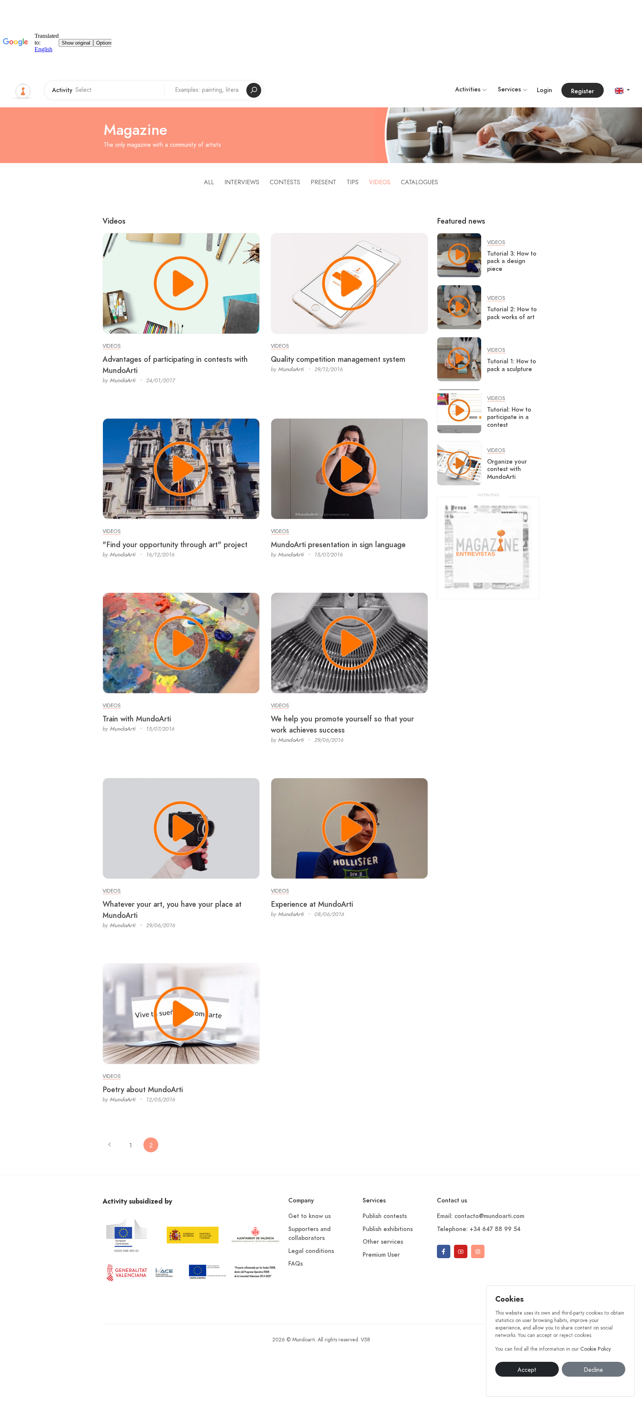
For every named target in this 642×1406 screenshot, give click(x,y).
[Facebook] (443, 1251)
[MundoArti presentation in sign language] (349, 468)
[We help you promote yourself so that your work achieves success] (349, 643)
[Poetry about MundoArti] (181, 1013)
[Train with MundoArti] (181, 643)
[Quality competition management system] (349, 283)
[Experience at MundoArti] (349, 828)
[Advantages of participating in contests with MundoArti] (181, 283)
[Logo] (23, 90)
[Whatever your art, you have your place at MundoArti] (181, 828)
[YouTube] (460, 1251)
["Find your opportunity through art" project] (181, 468)
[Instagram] (477, 1251)
